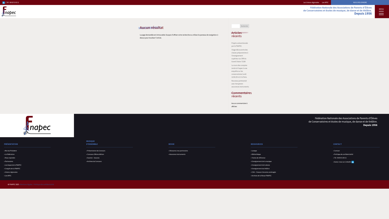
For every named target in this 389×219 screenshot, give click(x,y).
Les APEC (325, 2)
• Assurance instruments (177, 154)
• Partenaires (8, 161)
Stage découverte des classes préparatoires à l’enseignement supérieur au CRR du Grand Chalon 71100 (239, 56)
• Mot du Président (10, 151)
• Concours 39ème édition (95, 154)
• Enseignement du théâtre (260, 169)
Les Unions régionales (311, 2)
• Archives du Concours (94, 161)
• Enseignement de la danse (260, 165)
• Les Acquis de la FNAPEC (12, 165)
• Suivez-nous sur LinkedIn (342, 162)
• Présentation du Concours (95, 151)
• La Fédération (9, 154)
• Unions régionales (11, 172)
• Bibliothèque (256, 154)
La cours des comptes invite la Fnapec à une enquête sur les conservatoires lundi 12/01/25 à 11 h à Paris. (239, 71)
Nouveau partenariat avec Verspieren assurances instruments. (240, 84)
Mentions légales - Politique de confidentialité (37, 184)
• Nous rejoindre (9, 158)
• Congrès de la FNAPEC (12, 169)
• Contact (336, 151)
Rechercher (244, 26)
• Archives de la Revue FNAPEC (261, 176)
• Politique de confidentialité (343, 154)
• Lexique (254, 151)
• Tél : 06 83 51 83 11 (340, 158)
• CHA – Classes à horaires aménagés (263, 172)
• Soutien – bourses (92, 158)
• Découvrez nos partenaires (178, 151)
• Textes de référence (258, 158)
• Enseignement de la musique (261, 161)
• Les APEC (7, 176)
